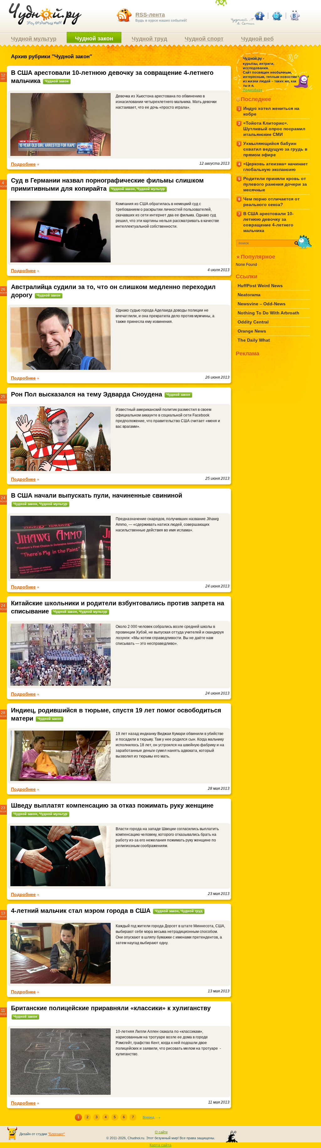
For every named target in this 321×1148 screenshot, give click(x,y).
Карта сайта (160, 1145)
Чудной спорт (204, 39)
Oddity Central (253, 321)
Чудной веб (257, 39)
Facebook (259, 16)
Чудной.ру (45, 14)
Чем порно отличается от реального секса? (269, 201)
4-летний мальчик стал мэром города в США (80, 910)
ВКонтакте (294, 16)
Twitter (277, 16)
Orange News (252, 331)
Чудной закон (94, 38)
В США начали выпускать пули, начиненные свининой (96, 495)
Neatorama (249, 294)
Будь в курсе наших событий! (161, 17)
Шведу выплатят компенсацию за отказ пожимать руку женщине (112, 805)
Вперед (148, 1117)
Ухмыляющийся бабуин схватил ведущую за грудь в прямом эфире (273, 149)
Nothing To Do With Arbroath (268, 312)
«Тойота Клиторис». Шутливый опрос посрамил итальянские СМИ (272, 129)
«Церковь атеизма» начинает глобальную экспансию (273, 166)
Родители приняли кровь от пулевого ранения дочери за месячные (272, 184)
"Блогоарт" (56, 1134)
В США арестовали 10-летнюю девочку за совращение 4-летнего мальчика (266, 222)
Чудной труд (149, 39)
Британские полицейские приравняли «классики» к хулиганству (111, 1008)
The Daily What (254, 340)
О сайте (161, 1132)
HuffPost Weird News (260, 285)
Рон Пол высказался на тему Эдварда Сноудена (86, 394)
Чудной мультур (33, 39)
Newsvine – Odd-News (262, 303)
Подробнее (23, 164)
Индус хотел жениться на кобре (269, 111)
